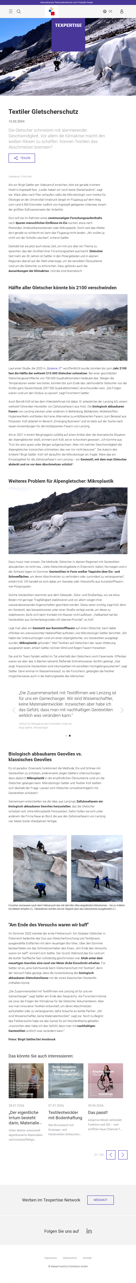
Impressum (50, 1258)
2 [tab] (70, 736)
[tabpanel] (68, 710)
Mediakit (100, 1200)
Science (52, 368)
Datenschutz (70, 1258)
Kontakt (87, 1258)
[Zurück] (110, 1154)
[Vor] (123, 1154)
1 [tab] (66, 736)
